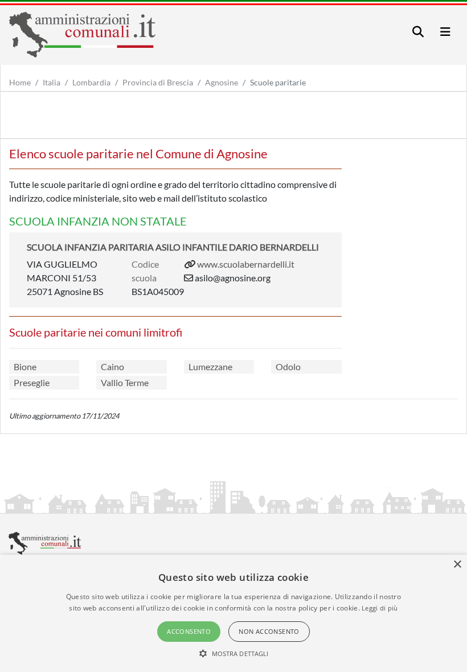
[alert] (233, 613)
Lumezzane (210, 366)
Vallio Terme (125, 382)
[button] (234, 653)
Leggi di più (380, 608)
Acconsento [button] (189, 631)
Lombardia (91, 82)
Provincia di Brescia (157, 82)
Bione (25, 366)
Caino (112, 366)
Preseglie (32, 382)
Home (20, 82)
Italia (51, 82)
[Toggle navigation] (418, 31)
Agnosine (221, 82)
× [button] (457, 564)
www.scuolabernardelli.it (245, 264)
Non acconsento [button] (269, 631)
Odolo (288, 366)
